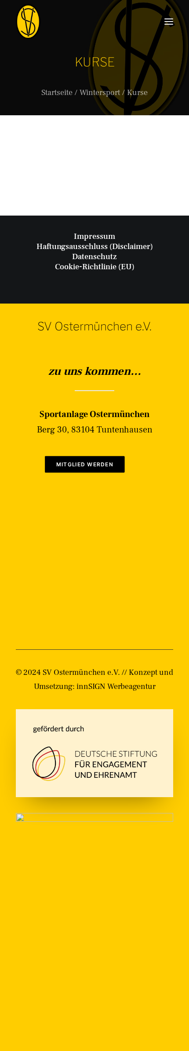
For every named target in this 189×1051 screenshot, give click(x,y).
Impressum (94, 236)
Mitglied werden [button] (84, 464)
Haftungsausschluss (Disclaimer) (94, 247)
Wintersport (100, 93)
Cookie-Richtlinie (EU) (94, 267)
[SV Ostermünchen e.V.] (28, 21)
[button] (169, 21)
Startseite (57, 93)
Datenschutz (94, 257)
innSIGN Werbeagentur (116, 686)
